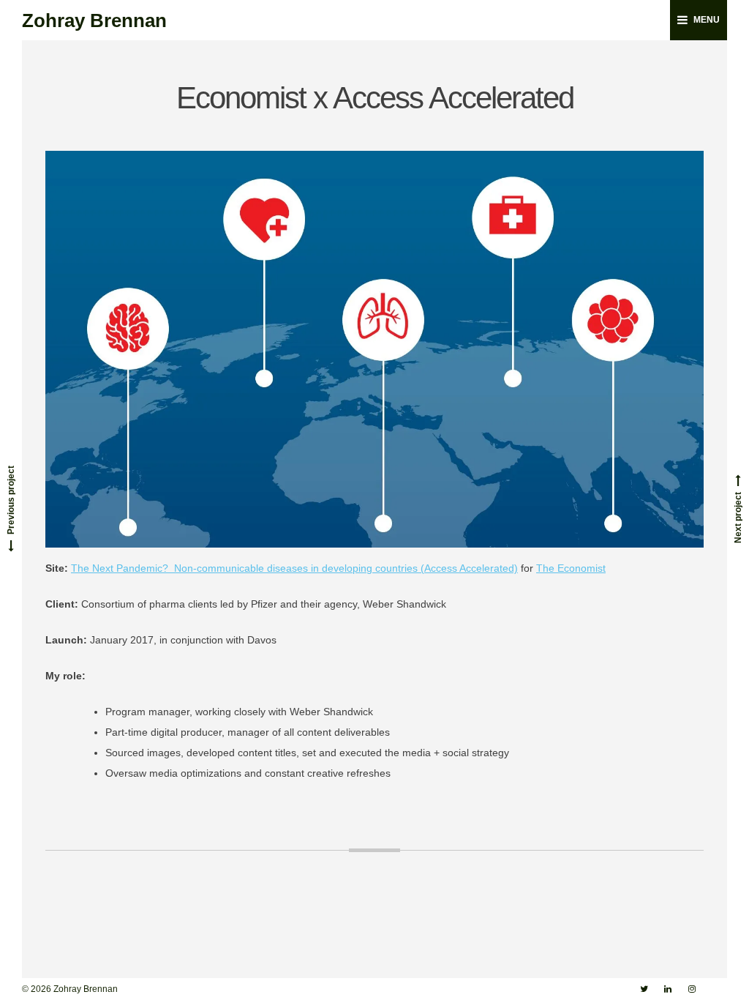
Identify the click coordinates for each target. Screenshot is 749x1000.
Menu (706, 20)
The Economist (571, 568)
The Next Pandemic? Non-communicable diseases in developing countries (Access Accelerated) (294, 568)
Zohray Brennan (94, 20)
